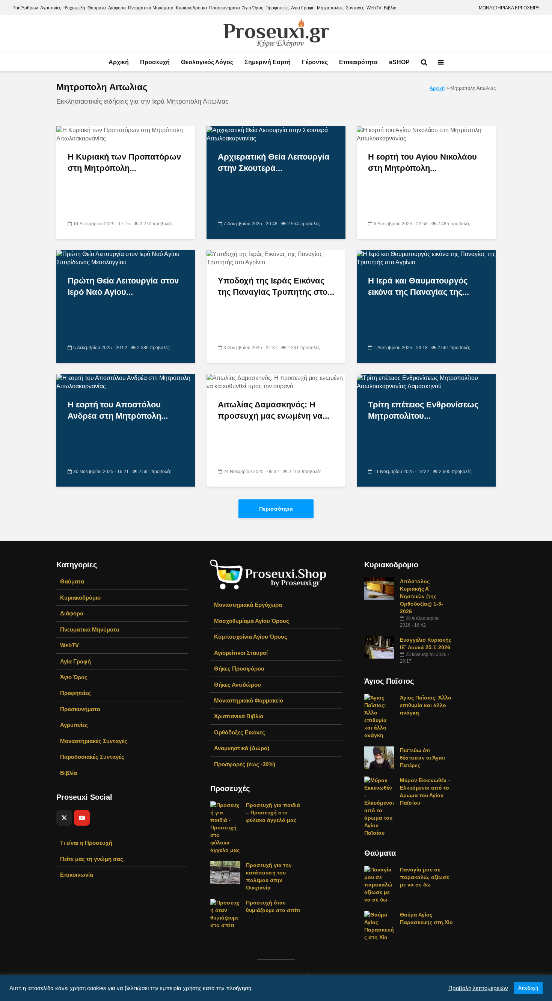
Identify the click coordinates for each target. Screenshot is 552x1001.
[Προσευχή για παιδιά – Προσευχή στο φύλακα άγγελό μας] (225, 827)
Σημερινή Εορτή (267, 62)
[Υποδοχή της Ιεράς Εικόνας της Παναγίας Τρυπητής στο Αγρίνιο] (276, 258)
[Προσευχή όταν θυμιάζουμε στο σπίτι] (225, 914)
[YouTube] (82, 818)
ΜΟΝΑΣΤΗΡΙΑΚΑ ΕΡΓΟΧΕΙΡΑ (509, 8)
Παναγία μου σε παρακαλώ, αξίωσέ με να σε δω (424, 877)
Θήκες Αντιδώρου (237, 684)
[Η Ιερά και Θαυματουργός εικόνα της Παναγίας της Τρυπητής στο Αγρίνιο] (426, 258)
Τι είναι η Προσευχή (86, 843)
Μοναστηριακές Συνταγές (93, 741)
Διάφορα (117, 8)
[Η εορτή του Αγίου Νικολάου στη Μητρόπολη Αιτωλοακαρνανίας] (426, 134)
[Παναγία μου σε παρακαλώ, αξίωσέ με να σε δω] (379, 884)
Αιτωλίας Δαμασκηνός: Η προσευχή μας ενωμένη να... (273, 410)
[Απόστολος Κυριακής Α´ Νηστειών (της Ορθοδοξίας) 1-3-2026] (379, 588)
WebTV (374, 8)
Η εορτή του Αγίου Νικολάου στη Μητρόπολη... (422, 162)
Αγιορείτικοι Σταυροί (241, 653)
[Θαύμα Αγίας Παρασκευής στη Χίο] (379, 926)
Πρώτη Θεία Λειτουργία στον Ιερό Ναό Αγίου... (123, 286)
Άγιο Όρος (252, 8)
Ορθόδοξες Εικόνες (239, 732)
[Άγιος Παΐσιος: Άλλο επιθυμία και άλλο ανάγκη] (379, 716)
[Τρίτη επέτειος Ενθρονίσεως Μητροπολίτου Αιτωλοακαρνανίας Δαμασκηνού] (426, 382)
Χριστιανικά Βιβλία (238, 716)
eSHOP (399, 62)
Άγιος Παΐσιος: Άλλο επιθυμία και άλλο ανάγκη (425, 705)
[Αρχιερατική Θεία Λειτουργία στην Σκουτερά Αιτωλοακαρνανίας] (276, 134)
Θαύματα (96, 8)
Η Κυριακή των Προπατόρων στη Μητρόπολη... (124, 162)
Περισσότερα (276, 509)
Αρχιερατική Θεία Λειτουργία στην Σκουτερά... (274, 162)
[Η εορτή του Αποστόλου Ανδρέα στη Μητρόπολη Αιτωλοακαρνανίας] (125, 382)
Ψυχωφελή (74, 8)
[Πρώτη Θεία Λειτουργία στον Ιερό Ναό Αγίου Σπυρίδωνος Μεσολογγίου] (125, 258)
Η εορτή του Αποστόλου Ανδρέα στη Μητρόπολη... (118, 410)
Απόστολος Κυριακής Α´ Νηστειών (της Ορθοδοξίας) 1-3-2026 (421, 596)
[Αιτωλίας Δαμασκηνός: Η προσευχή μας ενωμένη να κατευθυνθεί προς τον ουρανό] (276, 382)
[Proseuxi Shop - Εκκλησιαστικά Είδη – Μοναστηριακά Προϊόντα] (268, 574)
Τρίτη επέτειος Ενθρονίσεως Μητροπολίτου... (423, 410)
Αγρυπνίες (50, 8)
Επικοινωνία (76, 874)
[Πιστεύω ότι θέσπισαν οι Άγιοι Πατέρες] (379, 757)
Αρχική (119, 62)
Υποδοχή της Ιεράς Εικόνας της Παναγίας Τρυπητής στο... (276, 286)
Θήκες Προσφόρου (239, 668)
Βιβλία (390, 8)
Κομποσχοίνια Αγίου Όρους (250, 636)
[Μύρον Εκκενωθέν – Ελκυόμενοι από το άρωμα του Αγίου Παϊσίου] (379, 806)
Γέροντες (315, 62)
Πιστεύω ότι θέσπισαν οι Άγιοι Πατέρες (422, 757)
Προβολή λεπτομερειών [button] (478, 988)
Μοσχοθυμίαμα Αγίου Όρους (251, 621)
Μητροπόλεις (330, 8)
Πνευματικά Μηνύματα (150, 8)
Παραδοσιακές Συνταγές (92, 757)
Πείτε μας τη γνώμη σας (91, 859)
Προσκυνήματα (224, 8)
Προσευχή (155, 62)
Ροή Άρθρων (25, 8)
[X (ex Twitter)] (64, 818)
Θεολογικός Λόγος (207, 62)
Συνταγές (355, 8)
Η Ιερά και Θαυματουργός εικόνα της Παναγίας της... (418, 286)
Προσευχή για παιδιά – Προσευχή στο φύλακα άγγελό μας (273, 812)
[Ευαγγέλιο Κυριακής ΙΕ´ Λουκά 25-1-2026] (379, 647)
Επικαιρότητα (358, 62)
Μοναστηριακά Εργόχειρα (248, 605)
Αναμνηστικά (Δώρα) (241, 748)
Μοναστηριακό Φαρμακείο (248, 700)
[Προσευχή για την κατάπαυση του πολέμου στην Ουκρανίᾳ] (225, 872)
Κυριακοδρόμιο (191, 8)
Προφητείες (277, 8)
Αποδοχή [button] (528, 988)
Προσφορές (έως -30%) (244, 764)
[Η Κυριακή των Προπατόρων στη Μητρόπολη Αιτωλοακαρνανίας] (125, 134)
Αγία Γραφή (303, 8)
